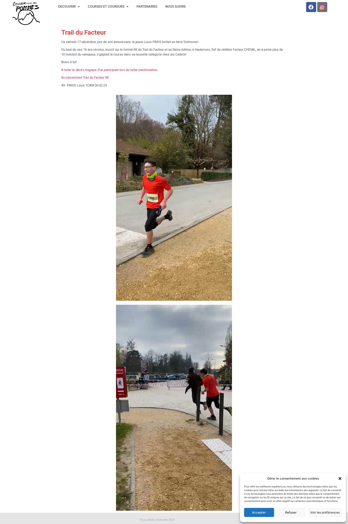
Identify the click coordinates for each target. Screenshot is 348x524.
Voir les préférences (325, 512)
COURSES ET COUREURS (106, 6)
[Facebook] (311, 7)
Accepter (259, 512)
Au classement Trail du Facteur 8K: (85, 77)
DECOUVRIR (67, 6)
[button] (340, 479)
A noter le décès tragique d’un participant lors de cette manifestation (109, 70)
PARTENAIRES (147, 6)
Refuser (291, 512)
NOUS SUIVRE (175, 6)
